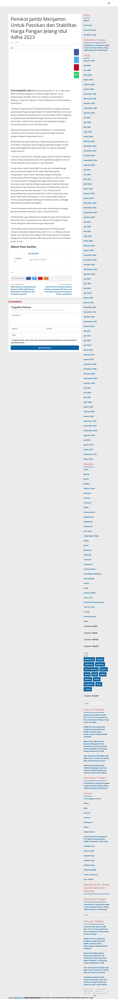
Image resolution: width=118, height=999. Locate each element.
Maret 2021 (88, 350)
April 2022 (88, 293)
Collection (89, 664)
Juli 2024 (87, 170)
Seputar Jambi (89, 593)
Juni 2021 (87, 336)
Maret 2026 (88, 80)
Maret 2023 (88, 241)
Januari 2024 (89, 198)
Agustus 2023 (89, 217)
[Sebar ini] (76, 52)
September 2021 (90, 321)
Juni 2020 (87, 392)
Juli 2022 (87, 279)
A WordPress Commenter (94, 45)
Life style (87, 531)
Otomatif (87, 559)
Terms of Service (91, 875)
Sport (99, 684)
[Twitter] (35, 278)
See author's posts (38, 259)
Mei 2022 (87, 288)
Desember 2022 (90, 255)
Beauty (87, 474)
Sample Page (89, 856)
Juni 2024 (87, 174)
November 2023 (90, 208)
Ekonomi (87, 493)
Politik (86, 583)
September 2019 (90, 430)
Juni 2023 (87, 227)
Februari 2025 (89, 141)
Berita (86, 479)
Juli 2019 (87, 440)
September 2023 (90, 212)
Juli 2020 (87, 388)
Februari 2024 (89, 193)
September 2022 (90, 269)
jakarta (104, 669)
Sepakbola (89, 684)
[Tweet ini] (76, 60)
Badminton (89, 659)
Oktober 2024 (89, 155)
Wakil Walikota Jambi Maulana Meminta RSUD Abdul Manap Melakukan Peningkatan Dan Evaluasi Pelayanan (23, 289)
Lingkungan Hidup (91, 536)
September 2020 (90, 378)
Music (86, 545)
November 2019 (90, 426)
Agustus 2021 (89, 326)
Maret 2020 (88, 407)
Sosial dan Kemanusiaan (94, 602)
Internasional (89, 512)
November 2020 (90, 369)
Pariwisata (88, 564)
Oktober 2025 (89, 103)
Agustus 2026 (89, 61)
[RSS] (47, 278)
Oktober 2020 (89, 374)
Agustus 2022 (89, 274)
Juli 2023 (87, 222)
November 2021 (90, 312)
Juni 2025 (87, 122)
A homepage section (92, 799)
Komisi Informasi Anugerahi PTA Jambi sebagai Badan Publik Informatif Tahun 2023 (96, 839)
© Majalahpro (88, 989)
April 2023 (88, 236)
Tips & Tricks (89, 607)
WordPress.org (90, 35)
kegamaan (88, 522)
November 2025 (90, 98)
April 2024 (88, 184)
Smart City (88, 597)
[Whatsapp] (76, 75)
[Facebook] (29, 278)
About (86, 803)
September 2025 (90, 108)
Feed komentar (90, 30)
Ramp (86, 588)
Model (86, 541)
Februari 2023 (89, 245)
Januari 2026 (89, 89)
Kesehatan (88, 526)
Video (86, 621)
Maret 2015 (88, 459)
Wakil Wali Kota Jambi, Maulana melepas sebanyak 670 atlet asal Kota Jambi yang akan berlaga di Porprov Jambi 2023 (58, 289)
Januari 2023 (89, 250)
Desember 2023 (90, 203)
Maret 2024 (88, 189)
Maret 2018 (88, 449)
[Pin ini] (76, 67)
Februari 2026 (89, 84)
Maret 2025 (88, 136)
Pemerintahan (90, 569)
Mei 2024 (87, 179)
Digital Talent (89, 488)
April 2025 (88, 132)
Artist (86, 469)
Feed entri (88, 25)
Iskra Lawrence (91, 669)
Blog (85, 808)
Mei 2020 (87, 397)
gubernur (100, 664)
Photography (89, 578)
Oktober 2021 (89, 317)
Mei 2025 (87, 127)
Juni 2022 (87, 283)
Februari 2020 (89, 411)
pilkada (88, 679)
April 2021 (88, 345)
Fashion (87, 498)
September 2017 (90, 454)
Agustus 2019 (89, 435)
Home (86, 827)
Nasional (87, 550)
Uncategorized (90, 616)
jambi (87, 674)
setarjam (33, 253)
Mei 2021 (87, 340)
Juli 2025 (87, 117)
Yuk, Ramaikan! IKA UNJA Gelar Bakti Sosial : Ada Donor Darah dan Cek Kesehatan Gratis (96, 758)
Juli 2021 (87, 331)
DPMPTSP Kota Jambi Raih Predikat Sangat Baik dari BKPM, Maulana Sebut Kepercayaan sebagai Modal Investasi (95, 732)
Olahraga (87, 555)
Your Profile (88, 879)
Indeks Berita (89, 832)
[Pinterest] (41, 278)
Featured (87, 503)
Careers (87, 813)
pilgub (102, 674)
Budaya (87, 484)
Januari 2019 (89, 445)
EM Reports (88, 822)
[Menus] (109, 2)
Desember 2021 (90, 307)
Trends (87, 612)
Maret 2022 (88, 298)
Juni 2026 (87, 70)
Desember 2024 (90, 146)
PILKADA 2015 (89, 846)
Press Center (89, 851)
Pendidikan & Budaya (92, 574)
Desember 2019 (90, 421)
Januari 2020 (89, 416)
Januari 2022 (89, 302)
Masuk (86, 20)
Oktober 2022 (89, 264)
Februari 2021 (89, 355)
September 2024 (90, 160)
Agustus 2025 (89, 113)
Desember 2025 (90, 94)
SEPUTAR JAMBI (90, 870)
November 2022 (90, 260)
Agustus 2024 (89, 165)
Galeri (86, 507)
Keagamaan (89, 517)
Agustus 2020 (89, 383)
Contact (87, 818)
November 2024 (90, 151)
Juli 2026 (87, 65)
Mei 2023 (87, 231)
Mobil (95, 674)
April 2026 (88, 75)
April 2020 (88, 402)
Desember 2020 (90, 364)
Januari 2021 (89, 359)
